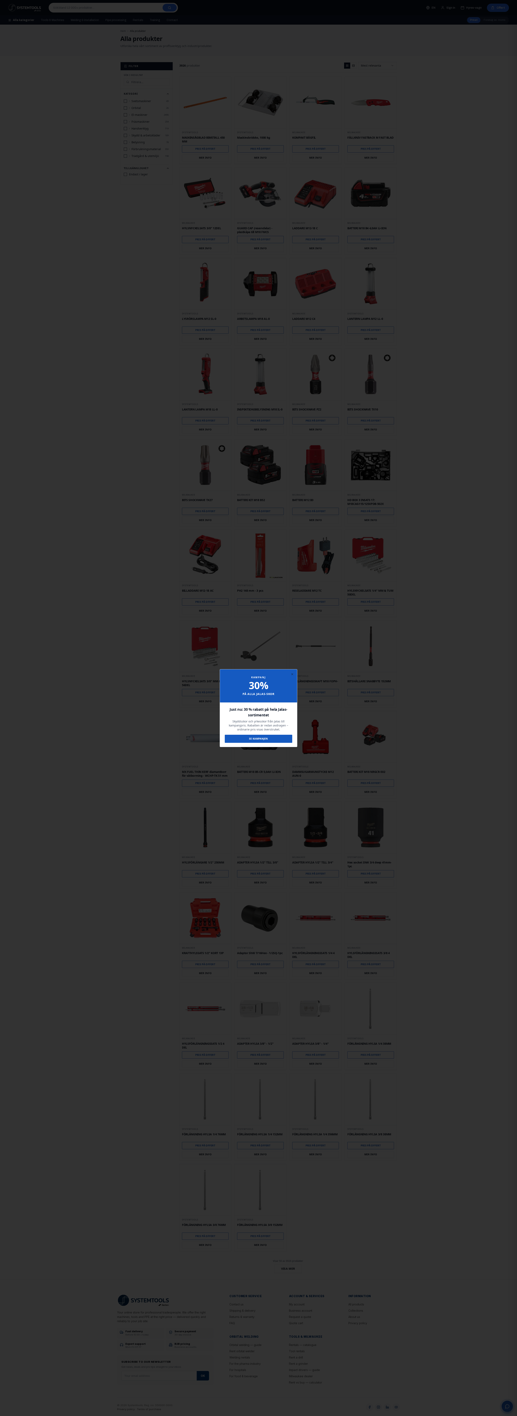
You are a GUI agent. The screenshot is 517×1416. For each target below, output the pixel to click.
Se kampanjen (258, 738)
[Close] (292, 674)
